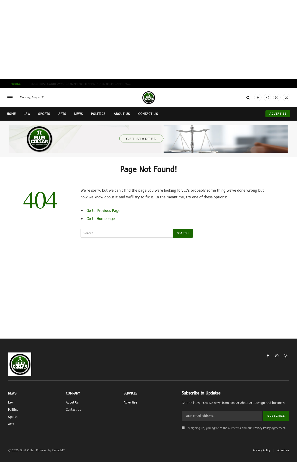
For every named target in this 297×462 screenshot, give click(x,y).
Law (27, 114)
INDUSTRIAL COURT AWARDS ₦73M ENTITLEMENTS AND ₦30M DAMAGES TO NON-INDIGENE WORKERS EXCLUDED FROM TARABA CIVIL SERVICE (81, 84)
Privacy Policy (262, 428)
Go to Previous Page (103, 210)
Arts (62, 114)
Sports (44, 114)
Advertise (277, 113)
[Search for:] (127, 233)
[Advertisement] (148, 39)
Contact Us (148, 114)
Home (11, 114)
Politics (98, 114)
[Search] (248, 97)
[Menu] (10, 97)
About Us (122, 114)
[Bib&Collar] (148, 97)
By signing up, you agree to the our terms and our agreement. (236, 428)
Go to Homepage (101, 218)
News (78, 114)
